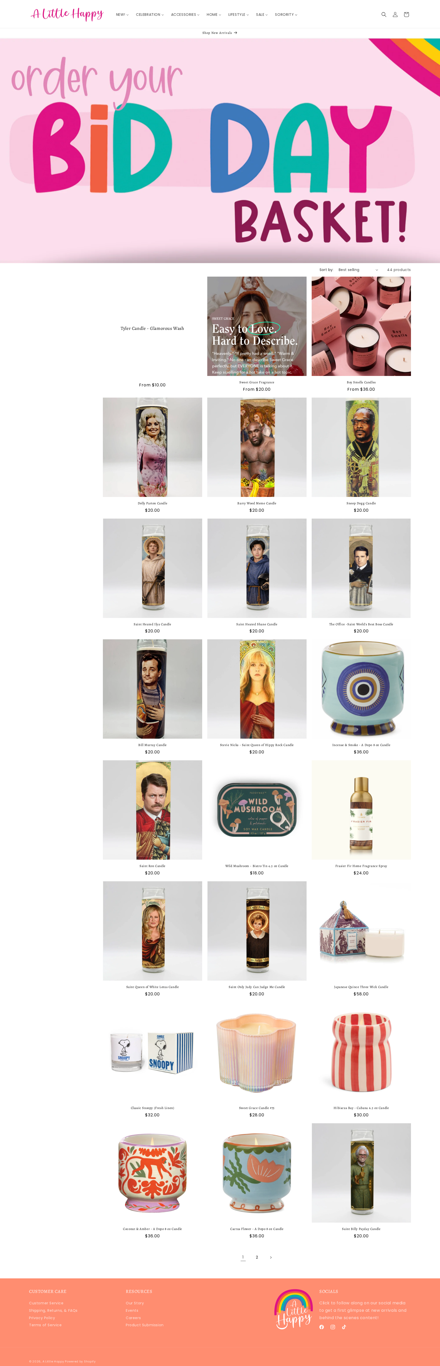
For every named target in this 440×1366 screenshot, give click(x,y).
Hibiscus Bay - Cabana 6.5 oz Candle (361, 1108)
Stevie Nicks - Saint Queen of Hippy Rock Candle (257, 745)
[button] (384, 14)
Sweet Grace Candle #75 (257, 1108)
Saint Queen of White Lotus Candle (152, 987)
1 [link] (243, 1257)
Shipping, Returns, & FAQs (53, 1310)
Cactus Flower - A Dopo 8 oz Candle (256, 1229)
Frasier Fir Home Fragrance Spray (361, 866)
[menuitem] (122, 14)
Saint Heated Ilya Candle (152, 624)
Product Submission (145, 1325)
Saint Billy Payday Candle (361, 1229)
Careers (133, 1318)
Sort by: (327, 269)
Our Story (135, 1304)
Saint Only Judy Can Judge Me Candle (257, 987)
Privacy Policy (42, 1318)
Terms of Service (45, 1325)
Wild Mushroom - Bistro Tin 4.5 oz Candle (256, 866)
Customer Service (46, 1304)
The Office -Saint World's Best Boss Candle (361, 624)
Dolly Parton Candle (152, 503)
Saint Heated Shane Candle (256, 624)
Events (132, 1310)
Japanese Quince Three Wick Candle (361, 987)
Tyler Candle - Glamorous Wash (152, 328)
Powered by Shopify (80, 1361)
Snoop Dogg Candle (361, 503)
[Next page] (270, 1257)
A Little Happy (53, 1361)
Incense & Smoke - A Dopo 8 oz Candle (361, 745)
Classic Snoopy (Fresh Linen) (152, 1108)
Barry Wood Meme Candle (256, 503)
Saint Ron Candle (153, 866)
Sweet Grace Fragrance (256, 382)
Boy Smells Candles (361, 382)
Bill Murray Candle (152, 745)
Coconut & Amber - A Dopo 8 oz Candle (152, 1229)
